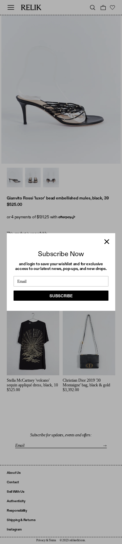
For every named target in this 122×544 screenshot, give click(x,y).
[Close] (106, 241)
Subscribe (61, 296)
